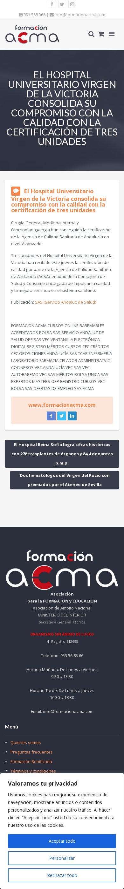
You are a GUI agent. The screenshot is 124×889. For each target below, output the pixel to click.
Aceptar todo (62, 841)
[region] (62, 831)
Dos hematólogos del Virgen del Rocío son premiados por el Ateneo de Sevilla (65, 479)
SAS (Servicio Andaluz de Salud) (65, 302)
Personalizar (62, 858)
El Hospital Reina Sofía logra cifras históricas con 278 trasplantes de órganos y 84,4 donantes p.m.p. (62, 454)
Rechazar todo (62, 875)
